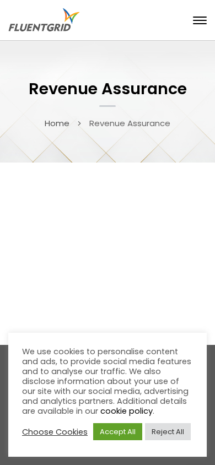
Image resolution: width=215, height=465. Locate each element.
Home (57, 123)
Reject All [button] (168, 431)
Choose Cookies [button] (55, 432)
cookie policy (126, 411)
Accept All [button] (118, 431)
